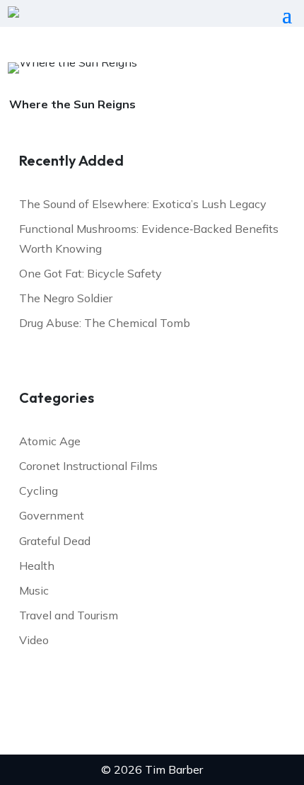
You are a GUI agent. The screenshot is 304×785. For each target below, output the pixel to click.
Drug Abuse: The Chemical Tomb (104, 323)
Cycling (38, 490)
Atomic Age (50, 441)
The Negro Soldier (65, 298)
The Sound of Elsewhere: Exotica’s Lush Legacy (143, 204)
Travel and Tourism (68, 615)
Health (36, 565)
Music (34, 590)
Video (34, 640)
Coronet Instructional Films (88, 466)
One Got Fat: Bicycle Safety (90, 273)
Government (51, 515)
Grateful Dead (54, 541)
